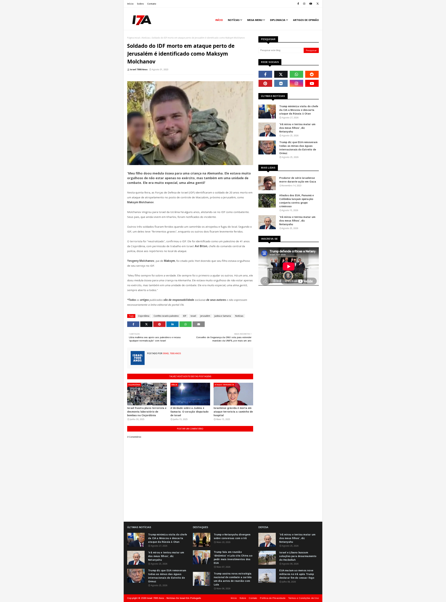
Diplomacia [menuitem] (277, 20)
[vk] (281, 83)
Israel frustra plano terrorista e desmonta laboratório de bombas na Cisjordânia (147, 412)
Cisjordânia (143, 315)
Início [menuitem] (219, 20)
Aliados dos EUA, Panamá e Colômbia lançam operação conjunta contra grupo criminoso (296, 201)
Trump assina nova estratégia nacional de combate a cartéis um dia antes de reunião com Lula (233, 579)
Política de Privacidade (272, 598)
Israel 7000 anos (139, 69)
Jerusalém (205, 315)
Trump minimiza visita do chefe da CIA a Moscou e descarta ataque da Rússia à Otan (298, 110)
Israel (193, 315)
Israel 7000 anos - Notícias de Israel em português (174, 598)
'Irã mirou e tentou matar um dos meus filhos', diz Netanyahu (297, 128)
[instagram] (304, 3)
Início (130, 3)
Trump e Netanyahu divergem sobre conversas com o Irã (232, 536)
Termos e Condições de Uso (303, 598)
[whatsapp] (296, 74)
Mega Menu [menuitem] (254, 20)
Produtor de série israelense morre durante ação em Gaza (297, 180)
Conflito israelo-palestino (166, 315)
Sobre (140, 3)
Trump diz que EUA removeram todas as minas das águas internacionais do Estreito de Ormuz (298, 148)
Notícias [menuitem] (234, 20)
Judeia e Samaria (222, 315)
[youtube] (310, 3)
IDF (184, 315)
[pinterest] (265, 83)
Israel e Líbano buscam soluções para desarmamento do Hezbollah (297, 556)
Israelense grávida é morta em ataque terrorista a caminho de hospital (233, 412)
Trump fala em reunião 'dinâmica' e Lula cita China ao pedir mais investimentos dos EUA (233, 557)
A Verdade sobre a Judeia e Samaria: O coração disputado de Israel (189, 412)
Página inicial (133, 37)
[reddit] (312, 74)
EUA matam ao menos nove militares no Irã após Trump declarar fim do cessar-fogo (296, 574)
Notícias (146, 37)
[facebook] (298, 3)
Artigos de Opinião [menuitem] (306, 20)
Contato (151, 3)
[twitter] (317, 3)
